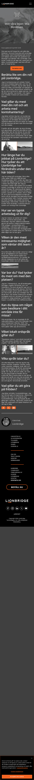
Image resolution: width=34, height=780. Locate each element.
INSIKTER (14, 458)
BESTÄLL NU (17, 487)
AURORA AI (14, 446)
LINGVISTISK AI (15, 436)
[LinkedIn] (17, 508)
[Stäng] (32, 758)
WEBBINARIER (15, 460)
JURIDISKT (17, 514)
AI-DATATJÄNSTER (16, 438)
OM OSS (13, 454)
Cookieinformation (22, 768)
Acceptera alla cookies (17, 776)
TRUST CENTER (15, 456)
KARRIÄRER (14, 468)
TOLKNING (14, 440)
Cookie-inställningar (17, 771)
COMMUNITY (15, 470)
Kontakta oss (17, 68)
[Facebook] (8, 508)
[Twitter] (21, 508)
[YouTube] (26, 508)
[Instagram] (12, 508)
